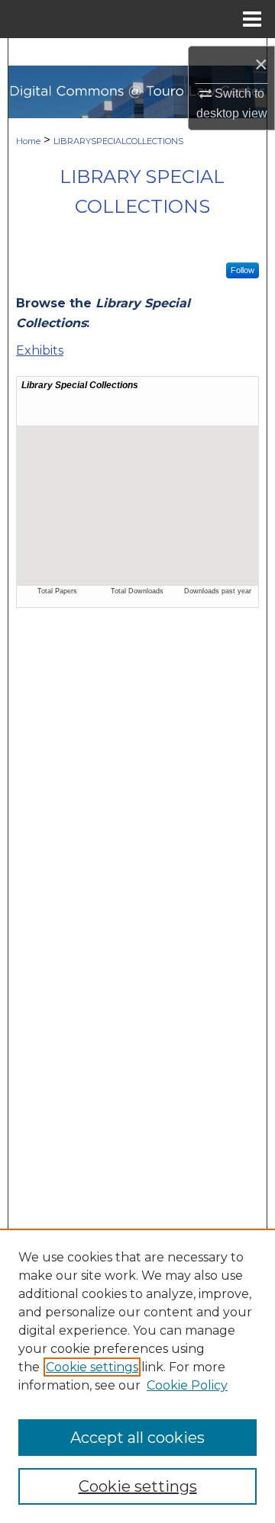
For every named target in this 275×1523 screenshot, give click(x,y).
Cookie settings (92, 1367)
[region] (137, 1376)
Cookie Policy (187, 1385)
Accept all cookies (137, 1437)
